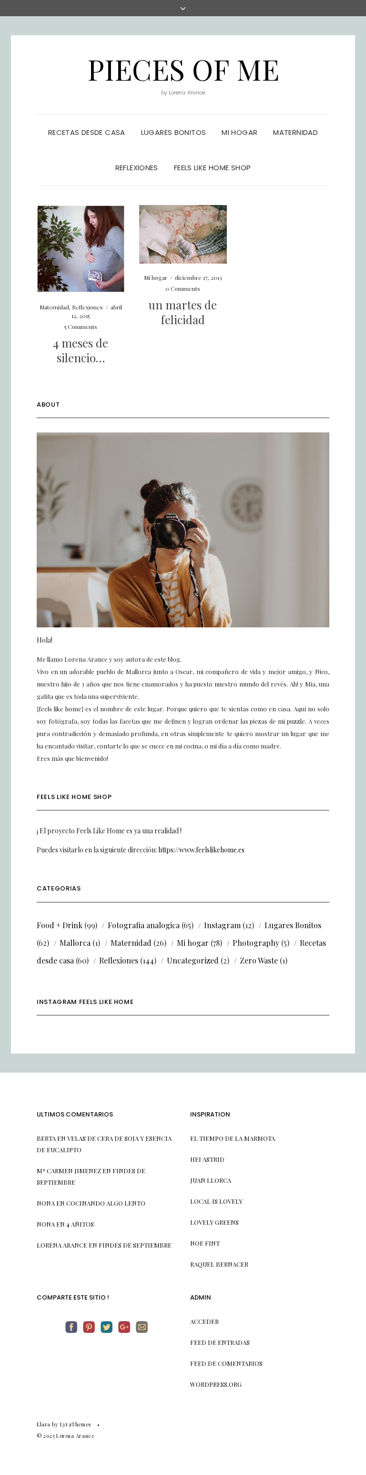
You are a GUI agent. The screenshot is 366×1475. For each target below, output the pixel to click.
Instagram (222, 925)
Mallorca (75, 943)
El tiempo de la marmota (232, 1138)
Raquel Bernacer (219, 1264)
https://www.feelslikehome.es (201, 849)
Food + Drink (59, 925)
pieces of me (183, 69)
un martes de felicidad (183, 312)
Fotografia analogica (144, 925)
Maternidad (295, 132)
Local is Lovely (216, 1201)
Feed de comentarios (226, 1363)
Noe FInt (205, 1243)
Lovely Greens (214, 1222)
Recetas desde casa (86, 132)
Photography (256, 943)
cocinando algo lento (105, 1203)
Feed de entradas (220, 1342)
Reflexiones (136, 168)
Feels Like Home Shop (212, 168)
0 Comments (182, 288)
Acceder (204, 1321)
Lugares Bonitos (292, 925)
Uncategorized (193, 960)
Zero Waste (259, 960)
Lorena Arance (62, 1245)
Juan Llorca (210, 1180)
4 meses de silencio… (80, 350)
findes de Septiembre (135, 1245)
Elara (44, 1424)
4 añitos (80, 1224)
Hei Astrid (207, 1159)
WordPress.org (216, 1384)
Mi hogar (239, 132)
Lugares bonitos (173, 132)
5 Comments (80, 326)
